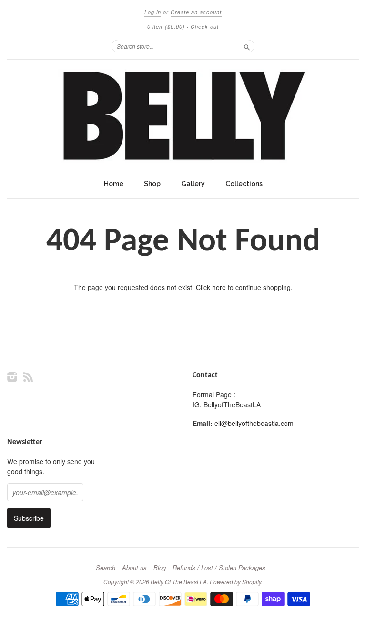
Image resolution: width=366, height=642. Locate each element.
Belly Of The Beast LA (179, 582)
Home (113, 183)
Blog (159, 567)
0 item (166, 26)
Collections (244, 183)
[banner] (183, 117)
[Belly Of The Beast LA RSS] (28, 376)
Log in (152, 12)
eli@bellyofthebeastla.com (254, 423)
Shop (152, 183)
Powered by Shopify (235, 582)
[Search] (247, 46)
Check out (205, 26)
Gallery (193, 183)
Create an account (196, 12)
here (219, 287)
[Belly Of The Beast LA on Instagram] (12, 376)
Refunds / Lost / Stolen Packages (219, 567)
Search (105, 567)
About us (134, 567)
